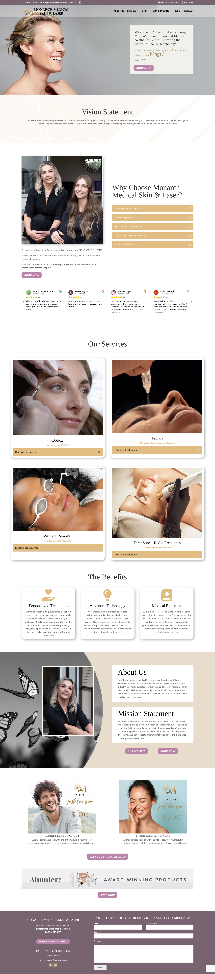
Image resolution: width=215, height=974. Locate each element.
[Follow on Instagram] (55, 965)
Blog (177, 11)
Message (98, 941)
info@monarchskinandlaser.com (54, 928)
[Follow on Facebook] (51, 965)
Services (131, 11)
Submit (100, 967)
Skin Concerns (161, 11)
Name (97, 923)
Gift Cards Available (169, 2)
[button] (191, 302)
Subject (97, 932)
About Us (119, 11)
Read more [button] (73, 313)
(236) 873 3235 (30, 2)
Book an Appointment (53, 941)
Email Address (152, 923)
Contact (188, 11)
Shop (144, 11)
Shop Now (107, 895)
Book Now (188, 2)
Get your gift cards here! (107, 857)
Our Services (136, 751)
